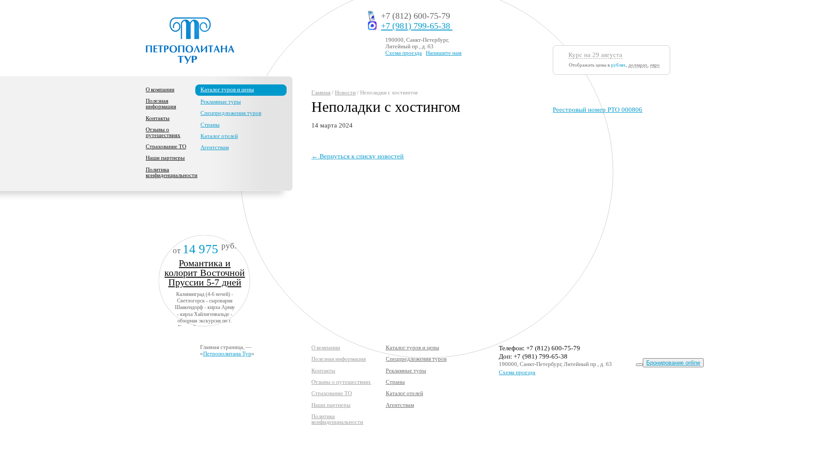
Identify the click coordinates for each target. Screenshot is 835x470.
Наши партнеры (165, 157)
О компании (160, 89)
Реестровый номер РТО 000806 (597, 109)
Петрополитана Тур (227, 353)
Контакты (158, 118)
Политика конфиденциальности (171, 172)
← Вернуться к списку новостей (357, 156)
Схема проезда (403, 53)
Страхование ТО (166, 146)
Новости (345, 92)
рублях (618, 64)
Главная (321, 92)
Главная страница (221, 347)
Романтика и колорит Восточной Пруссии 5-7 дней (204, 273)
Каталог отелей (219, 136)
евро (655, 64)
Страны (210, 124)
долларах (638, 64)
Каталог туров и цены (227, 89)
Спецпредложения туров (230, 113)
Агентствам (214, 147)
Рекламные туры (220, 101)
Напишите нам (443, 53)
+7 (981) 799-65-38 (416, 26)
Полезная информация (161, 103)
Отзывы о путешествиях (163, 132)
